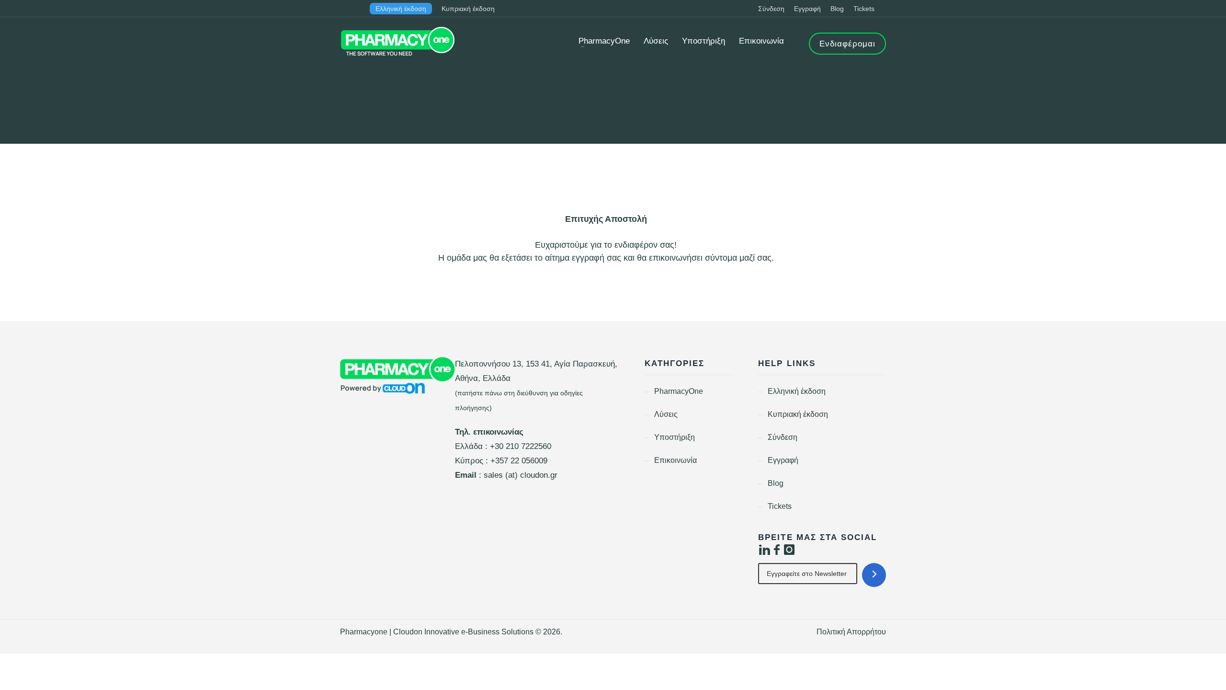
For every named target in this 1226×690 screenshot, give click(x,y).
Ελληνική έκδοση (400, 8)
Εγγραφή (807, 8)
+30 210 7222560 (520, 446)
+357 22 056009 (518, 460)
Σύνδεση (771, 8)
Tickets (863, 8)
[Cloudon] (397, 375)
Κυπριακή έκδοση (468, 8)
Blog (837, 8)
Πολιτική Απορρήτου (851, 632)
